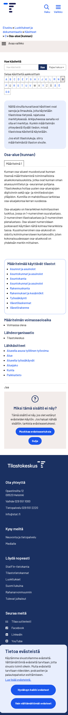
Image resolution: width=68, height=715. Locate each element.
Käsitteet (30, 31)
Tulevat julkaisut (16, 598)
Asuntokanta (18, 278)
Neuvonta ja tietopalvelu (21, 537)
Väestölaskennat (20, 303)
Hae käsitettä (12, 61)
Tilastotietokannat (17, 572)
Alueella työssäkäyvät (21, 360)
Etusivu (7, 27)
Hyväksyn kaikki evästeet (33, 689)
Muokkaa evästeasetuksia (35, 431)
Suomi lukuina (14, 585)
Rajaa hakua (55, 67)
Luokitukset (13, 579)
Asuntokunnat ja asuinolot (26, 273)
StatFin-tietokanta (17, 566)
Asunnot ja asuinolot (23, 269)
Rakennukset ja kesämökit (26, 293)
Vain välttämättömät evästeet (33, 703)
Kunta (10, 370)
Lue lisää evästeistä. (18, 679)
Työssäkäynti (18, 298)
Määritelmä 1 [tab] (14, 163)
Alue (10, 355)
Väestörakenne (19, 307)
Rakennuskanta (20, 288)
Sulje (35, 440)
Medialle (11, 543)
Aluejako (12, 365)
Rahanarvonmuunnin (19, 592)
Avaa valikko (16, 43)
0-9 (7, 91)
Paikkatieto (14, 375)
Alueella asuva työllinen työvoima (28, 350)
